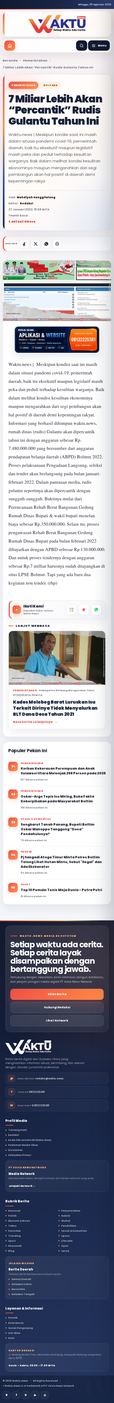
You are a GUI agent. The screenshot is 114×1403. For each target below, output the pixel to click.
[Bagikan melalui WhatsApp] (46, 243)
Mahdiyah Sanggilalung (36, 197)
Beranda (10, 60)
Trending (14, 1235)
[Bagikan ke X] (35, 243)
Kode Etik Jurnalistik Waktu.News (29, 1140)
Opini (64, 1245)
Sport (12, 1240)
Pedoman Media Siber (23, 1145)
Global (65, 1220)
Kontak (12, 1317)
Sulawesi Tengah (22, 1294)
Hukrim (65, 1215)
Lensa (65, 1251)
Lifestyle (67, 1240)
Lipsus (65, 1235)
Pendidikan (68, 1225)
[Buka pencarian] (81, 45)
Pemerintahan (35, 60)
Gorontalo (18, 1289)
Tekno (12, 1225)
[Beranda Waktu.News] (57, 24)
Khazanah (15, 1245)
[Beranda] (9, 45)
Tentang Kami (17, 1130)
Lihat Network (57, 1021)
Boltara (50, 85)
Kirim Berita (57, 994)
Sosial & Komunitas (74, 1230)
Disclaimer (15, 1150)
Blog (11, 1251)
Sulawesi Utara (21, 1284)
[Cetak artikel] (57, 243)
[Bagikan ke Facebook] (24, 243)
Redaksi (13, 1135)
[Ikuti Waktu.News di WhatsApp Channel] (96, 609)
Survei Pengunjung (20, 1328)
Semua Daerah (21, 1279)
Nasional (14, 1210)
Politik (12, 1215)
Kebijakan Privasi (19, 1155)
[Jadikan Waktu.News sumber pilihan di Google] (83, 609)
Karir (11, 1338)
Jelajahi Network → (21, 1186)
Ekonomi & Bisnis (19, 1220)
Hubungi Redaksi (57, 1007)
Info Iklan (14, 1333)
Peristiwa (14, 1230)
